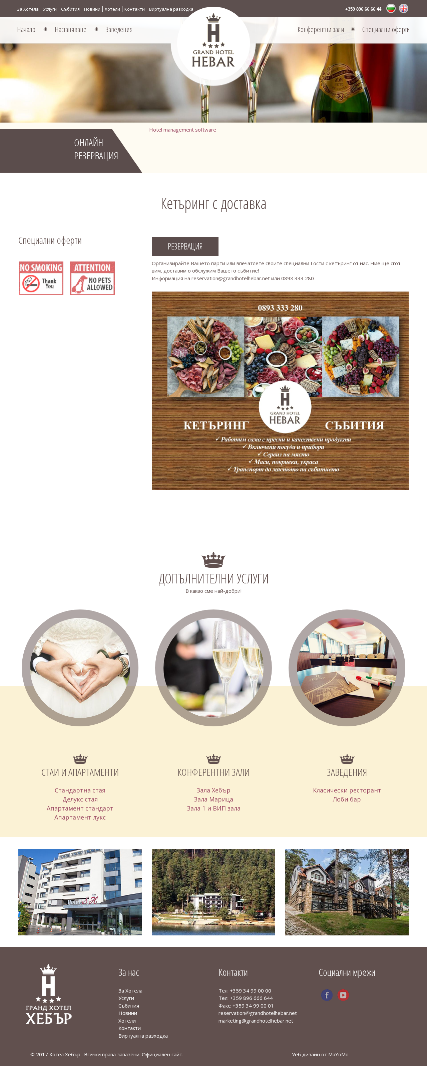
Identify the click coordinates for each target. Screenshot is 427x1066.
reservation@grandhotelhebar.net (258, 1013)
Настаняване (70, 29)
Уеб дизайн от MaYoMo (320, 1054)
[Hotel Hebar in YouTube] (343, 995)
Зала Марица (213, 799)
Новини (92, 9)
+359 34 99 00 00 (250, 990)
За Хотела (28, 9)
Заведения (119, 29)
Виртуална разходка (171, 9)
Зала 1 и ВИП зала (214, 808)
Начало (26, 29)
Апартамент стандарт (80, 808)
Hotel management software (182, 129)
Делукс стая (80, 799)
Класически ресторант (347, 790)
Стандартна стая (80, 790)
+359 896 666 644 (251, 998)
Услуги (50, 9)
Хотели (112, 9)
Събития (70, 9)
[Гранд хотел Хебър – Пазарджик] (48, 993)
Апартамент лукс (80, 817)
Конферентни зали (321, 29)
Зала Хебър (213, 790)
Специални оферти (386, 29)
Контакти (134, 9)
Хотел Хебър (65, 1054)
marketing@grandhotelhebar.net (256, 1020)
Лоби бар (347, 799)
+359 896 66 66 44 (363, 9)
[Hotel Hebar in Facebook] (327, 995)
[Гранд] (213, 43)
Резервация (185, 246)
